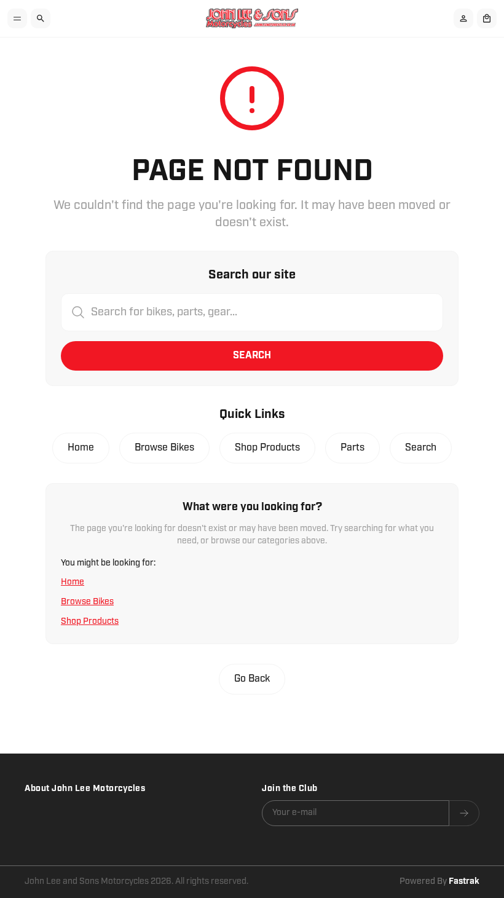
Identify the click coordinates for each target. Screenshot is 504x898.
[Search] (40, 18)
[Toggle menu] (17, 18)
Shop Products (267, 447)
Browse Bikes (164, 447)
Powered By (439, 881)
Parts (352, 447)
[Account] (463, 18)
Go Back (252, 678)
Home (81, 447)
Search (252, 355)
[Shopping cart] (487, 18)
